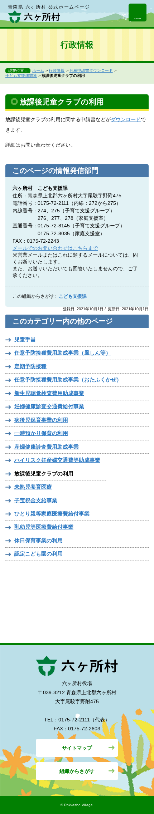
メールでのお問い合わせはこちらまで (55, 248)
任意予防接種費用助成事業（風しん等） (62, 353)
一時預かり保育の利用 (41, 433)
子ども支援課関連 (21, 75)
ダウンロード (126, 119)
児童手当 (25, 339)
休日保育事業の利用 (38, 540)
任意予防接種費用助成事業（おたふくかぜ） (68, 379)
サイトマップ (77, 748)
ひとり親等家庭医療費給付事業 (52, 513)
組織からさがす (77, 771)
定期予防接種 (30, 366)
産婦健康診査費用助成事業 (46, 447)
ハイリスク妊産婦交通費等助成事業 (57, 460)
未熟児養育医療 (33, 487)
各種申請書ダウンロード (91, 70)
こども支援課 (73, 296)
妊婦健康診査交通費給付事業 (49, 406)
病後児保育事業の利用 (41, 420)
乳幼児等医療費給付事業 (43, 527)
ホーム (38, 70)
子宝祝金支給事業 (35, 500)
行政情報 (56, 70)
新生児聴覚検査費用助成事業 (49, 393)
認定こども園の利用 (38, 554)
